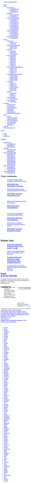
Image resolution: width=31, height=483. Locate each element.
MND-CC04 (13, 70)
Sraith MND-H (14, 38)
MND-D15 (13, 64)
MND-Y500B (13, 77)
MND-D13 (13, 43)
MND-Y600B (13, 80)
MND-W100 (13, 46)
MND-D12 (13, 61)
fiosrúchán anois (5, 283)
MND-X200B (13, 98)
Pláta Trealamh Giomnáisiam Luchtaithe (11, 311)
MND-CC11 (13, 72)
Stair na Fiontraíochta (12, 120)
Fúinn (5, 114)
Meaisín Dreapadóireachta (13, 45)
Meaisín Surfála (11, 100)
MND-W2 (12, 94)
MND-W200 (13, 48)
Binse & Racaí (10, 7)
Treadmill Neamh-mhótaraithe (14, 74)
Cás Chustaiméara (11, 122)
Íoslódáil (6, 126)
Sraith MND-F (14, 10)
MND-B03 (13, 51)
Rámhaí (9, 91)
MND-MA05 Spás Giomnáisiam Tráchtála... (15, 185)
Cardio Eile (10, 81)
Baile (5, 4)
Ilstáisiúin (9, 13)
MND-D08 (13, 59)
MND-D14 (13, 62)
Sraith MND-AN (14, 9)
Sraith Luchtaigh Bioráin (13, 17)
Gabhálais (6, 103)
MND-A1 (12, 83)
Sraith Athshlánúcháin (12, 36)
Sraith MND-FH (14, 26)
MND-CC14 (13, 42)
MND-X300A (13, 54)
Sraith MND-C (14, 16)
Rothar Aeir (10, 41)
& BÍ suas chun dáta (9, 274)
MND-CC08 (13, 93)
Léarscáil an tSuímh (6, 310)
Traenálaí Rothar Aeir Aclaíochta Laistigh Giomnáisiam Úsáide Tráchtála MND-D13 (14, 259)
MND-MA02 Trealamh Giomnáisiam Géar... (14, 194)
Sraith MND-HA (14, 33)
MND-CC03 (13, 68)
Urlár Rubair (10, 110)
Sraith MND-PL (14, 35)
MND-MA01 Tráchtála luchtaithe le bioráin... (14, 230)
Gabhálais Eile (10, 109)
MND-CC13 (13, 85)
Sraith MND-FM (14, 28)
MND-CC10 (13, 71)
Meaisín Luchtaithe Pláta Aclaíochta (20, 314)
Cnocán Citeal (10, 106)
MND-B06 (13, 52)
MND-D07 (13, 58)
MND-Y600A (13, 78)
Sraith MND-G (14, 32)
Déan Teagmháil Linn (9, 127)
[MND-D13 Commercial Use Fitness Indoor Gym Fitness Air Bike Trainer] (17, 268)
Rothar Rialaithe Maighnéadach (15, 67)
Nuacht (9, 116)
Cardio (5, 39)
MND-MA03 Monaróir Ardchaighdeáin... (14, 219)
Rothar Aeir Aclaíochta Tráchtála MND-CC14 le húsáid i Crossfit (15, 246)
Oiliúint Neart (12, 313)
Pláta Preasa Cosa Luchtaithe (8, 316)
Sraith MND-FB (14, 22)
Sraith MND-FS (14, 29)
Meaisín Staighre (11, 97)
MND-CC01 (13, 84)
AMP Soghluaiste (16, 310)
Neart (5, 6)
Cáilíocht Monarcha (12, 119)
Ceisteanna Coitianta (12, 117)
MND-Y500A (13, 75)
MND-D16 (13, 65)
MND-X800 (13, 101)
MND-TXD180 (14, 87)
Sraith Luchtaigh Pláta (12, 30)
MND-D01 (13, 57)
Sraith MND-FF (14, 12)
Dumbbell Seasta (11, 104)
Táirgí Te (28, 308)
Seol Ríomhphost (5, 318)
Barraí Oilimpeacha (12, 107)
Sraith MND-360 (14, 15)
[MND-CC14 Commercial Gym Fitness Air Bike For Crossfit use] (17, 252)
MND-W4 (12, 96)
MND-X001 (13, 88)
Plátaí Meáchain (11, 112)
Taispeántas (10, 125)
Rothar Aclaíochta (11, 55)
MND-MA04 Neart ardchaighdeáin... (13, 206)
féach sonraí (10, 254)
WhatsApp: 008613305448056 (8, 322)
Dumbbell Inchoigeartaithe (13, 113)
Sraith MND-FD (14, 23)
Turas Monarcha (11, 123)
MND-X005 (13, 90)
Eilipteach (9, 49)
